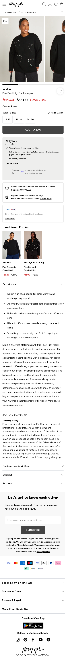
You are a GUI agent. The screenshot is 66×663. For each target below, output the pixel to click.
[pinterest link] (25, 639)
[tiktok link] (48, 639)
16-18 (19, 119)
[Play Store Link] (33, 625)
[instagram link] (17, 639)
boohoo (7, 89)
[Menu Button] (4, 4)
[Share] (62, 12)
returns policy (46, 198)
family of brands (17, 545)
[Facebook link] (33, 639)
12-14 (7, 119)
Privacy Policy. (43, 551)
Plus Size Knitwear (9, 12)
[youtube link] (41, 639)
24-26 (30, 119)
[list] (33, 50)
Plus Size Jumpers (28, 12)
